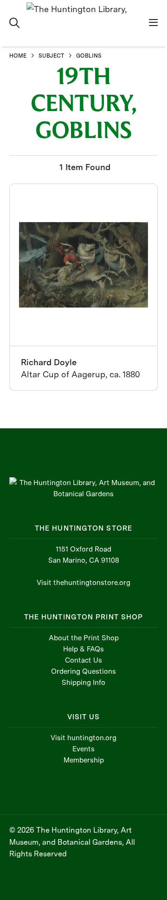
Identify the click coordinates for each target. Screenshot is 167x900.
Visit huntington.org (83, 738)
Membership (84, 760)
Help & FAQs (83, 649)
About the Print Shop (84, 638)
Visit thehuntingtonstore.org (83, 582)
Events (83, 749)
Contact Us (83, 660)
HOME (17, 56)
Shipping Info (83, 682)
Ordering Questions (83, 671)
